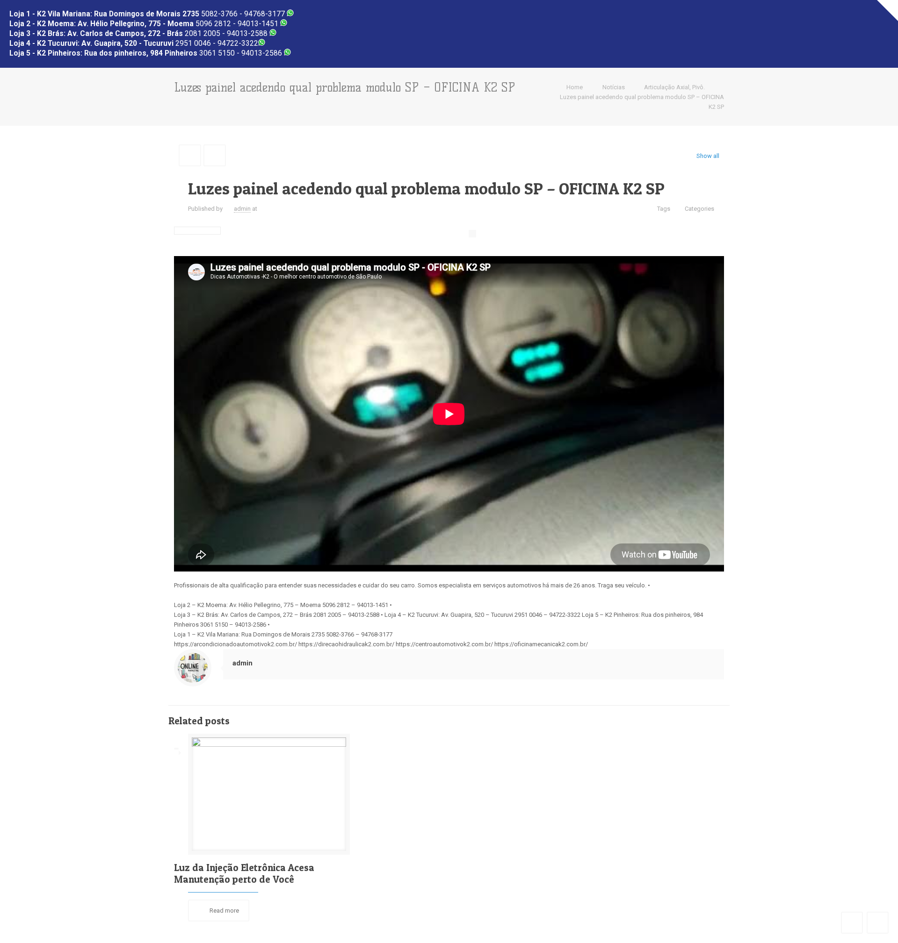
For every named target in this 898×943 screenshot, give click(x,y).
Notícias (613, 87)
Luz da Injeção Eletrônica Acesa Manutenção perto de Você (244, 873)
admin (242, 208)
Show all (707, 155)
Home (574, 87)
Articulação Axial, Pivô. (674, 87)
